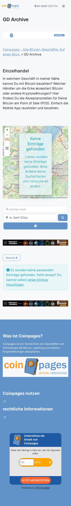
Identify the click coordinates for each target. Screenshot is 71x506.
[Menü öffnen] (5, 401)
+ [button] (7, 130)
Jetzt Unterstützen (35, 480)
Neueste (11, 257)
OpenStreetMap (48, 197)
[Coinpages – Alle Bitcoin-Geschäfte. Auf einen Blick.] (10, 6)
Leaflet (25, 197)
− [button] (7, 135)
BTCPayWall (42, 487)
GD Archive (16, 19)
